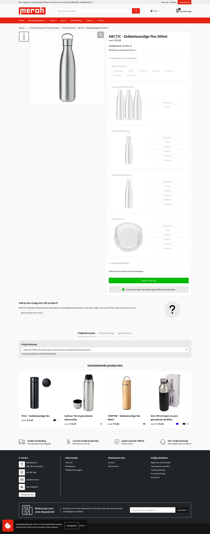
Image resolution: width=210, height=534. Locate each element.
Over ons (164, 2)
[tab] (86, 333)
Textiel (89, 20)
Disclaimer (155, 477)
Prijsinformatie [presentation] (86, 333)
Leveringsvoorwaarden (160, 466)
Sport (63, 20)
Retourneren (113, 466)
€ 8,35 (70, 423)
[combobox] (93, 11)
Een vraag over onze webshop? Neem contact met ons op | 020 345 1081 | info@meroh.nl (55, 2)
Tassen (52, 20)
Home (21, 20)
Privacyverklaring (158, 473)
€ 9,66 (113, 423)
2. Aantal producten (119, 263)
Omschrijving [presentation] (106, 333)
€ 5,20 (27, 420)
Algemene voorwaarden (161, 462)
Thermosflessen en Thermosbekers (45, 28)
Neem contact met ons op (32, 313)
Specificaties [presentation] (125, 333)
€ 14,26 (157, 423)
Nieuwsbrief (184, 2)
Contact (173, 2)
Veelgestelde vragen (73, 470)
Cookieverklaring (158, 470)
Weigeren (82, 525)
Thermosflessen (69, 28)
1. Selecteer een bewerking (122, 58)
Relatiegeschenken (36, 20)
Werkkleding (76, 20)
